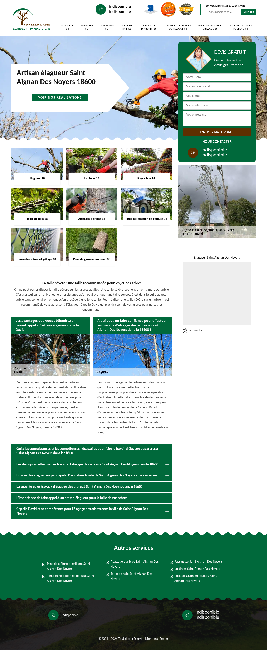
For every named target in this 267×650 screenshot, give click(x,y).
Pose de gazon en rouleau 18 (240, 27)
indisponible (120, 7)
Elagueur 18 (67, 27)
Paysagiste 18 (107, 27)
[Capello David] (30, 19)
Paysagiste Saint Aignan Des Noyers (198, 562)
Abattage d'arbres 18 (149, 27)
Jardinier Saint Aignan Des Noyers (197, 569)
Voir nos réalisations (60, 97)
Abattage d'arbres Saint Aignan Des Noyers (135, 564)
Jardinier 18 (87, 27)
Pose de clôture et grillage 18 (210, 27)
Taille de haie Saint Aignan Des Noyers (131, 576)
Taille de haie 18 (126, 27)
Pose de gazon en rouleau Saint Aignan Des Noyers (195, 578)
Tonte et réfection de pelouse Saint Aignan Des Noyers (70, 578)
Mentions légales (156, 639)
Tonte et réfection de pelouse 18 (178, 27)
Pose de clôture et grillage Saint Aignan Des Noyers (68, 566)
